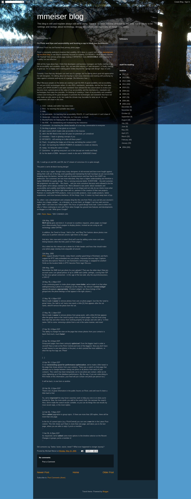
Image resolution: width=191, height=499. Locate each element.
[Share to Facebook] (94, 451)
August (124, 120)
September (126, 117)
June (124, 127)
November (126, 110)
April (124, 133)
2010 (124, 87)
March (124, 136)
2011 (124, 84)
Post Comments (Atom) (56, 478)
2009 (124, 91)
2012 (124, 81)
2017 (124, 74)
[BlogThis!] (89, 451)
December (126, 107)
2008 (124, 94)
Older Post (108, 472)
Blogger (105, 491)
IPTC (44, 256)
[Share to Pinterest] (96, 451)
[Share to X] (91, 451)
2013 (124, 78)
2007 (124, 97)
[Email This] (86, 451)
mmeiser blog (60, 16)
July (123, 123)
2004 (124, 147)
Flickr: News (46, 214)
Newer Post (43, 472)
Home (76, 472)
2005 (124, 104)
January (125, 143)
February (125, 140)
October (125, 113)
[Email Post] (82, 451)
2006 (124, 101)
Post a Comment (48, 462)
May (123, 130)
